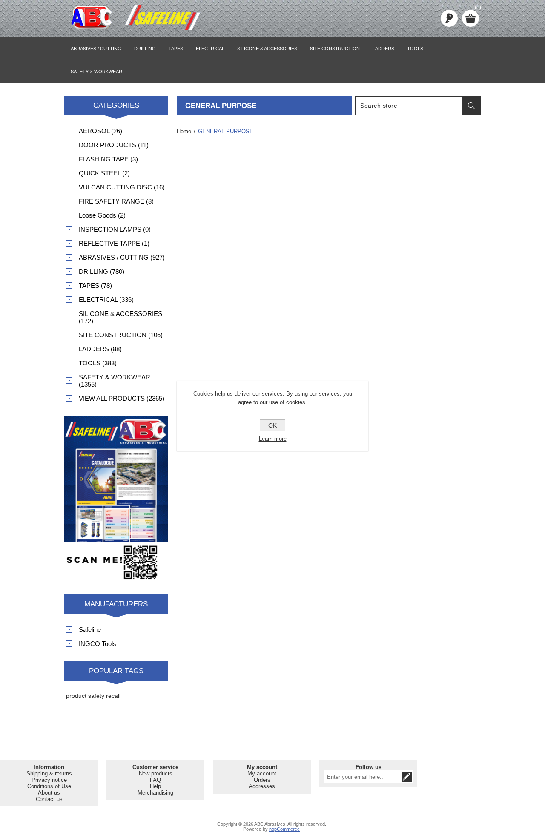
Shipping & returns (49, 773)
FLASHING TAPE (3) (108, 159)
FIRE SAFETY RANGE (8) (116, 201)
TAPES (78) (95, 285)
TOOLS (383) (98, 363)
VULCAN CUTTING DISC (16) (122, 187)
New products (155, 773)
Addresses (262, 786)
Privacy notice (49, 780)
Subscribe (406, 776)
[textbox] (409, 106)
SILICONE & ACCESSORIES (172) (120, 317)
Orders (262, 780)
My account (261, 773)
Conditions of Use (49, 786)
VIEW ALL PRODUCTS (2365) (121, 398)
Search (471, 106)
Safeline (90, 629)
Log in (449, 18)
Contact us (49, 799)
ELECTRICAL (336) (106, 299)
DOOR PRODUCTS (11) (114, 145)
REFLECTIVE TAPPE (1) (114, 243)
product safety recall (93, 695)
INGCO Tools (97, 643)
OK (272, 425)
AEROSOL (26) (100, 131)
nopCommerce (284, 829)
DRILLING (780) (101, 271)
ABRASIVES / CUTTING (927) (122, 257)
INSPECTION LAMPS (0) (115, 229)
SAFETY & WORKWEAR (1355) (114, 380)
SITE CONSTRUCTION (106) (121, 335)
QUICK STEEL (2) (104, 173)
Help (155, 786)
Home (184, 131)
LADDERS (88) (100, 349)
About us (49, 792)
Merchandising (155, 792)
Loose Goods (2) (102, 215)
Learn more (273, 439)
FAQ (155, 780)
